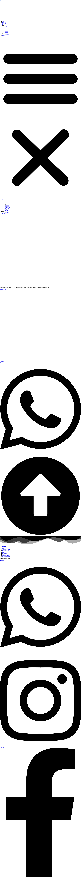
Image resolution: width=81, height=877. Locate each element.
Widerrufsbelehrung (6, 549)
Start (3, 21)
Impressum (4, 546)
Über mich (4, 22)
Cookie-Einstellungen (6, 550)
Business (6, 32)
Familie (6, 31)
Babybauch (7, 27)
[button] (40, 117)
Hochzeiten (4, 24)
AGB (3, 548)
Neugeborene (4, 23)
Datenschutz (4, 547)
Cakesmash (7, 29)
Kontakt (3, 35)
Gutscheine (7, 34)
